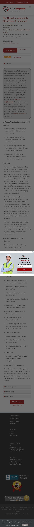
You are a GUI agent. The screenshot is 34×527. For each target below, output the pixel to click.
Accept (25, 525)
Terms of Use (8, 523)
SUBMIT (24, 269)
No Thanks (24, 272)
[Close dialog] (33, 252)
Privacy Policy (14, 525)
